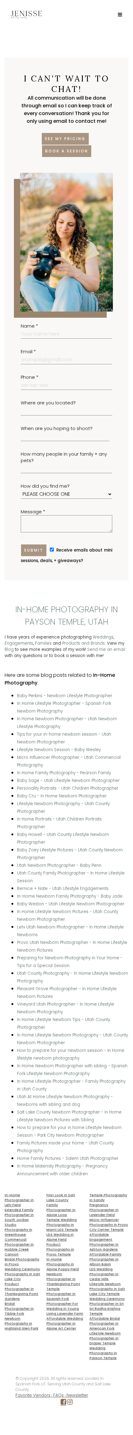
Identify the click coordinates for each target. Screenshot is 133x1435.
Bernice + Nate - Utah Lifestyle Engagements (63, 888)
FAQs (58, 1395)
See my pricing (65, 138)
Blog (9, 649)
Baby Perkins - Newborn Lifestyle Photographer (64, 696)
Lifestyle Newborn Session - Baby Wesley (59, 750)
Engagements (19, 643)
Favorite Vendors (32, 1395)
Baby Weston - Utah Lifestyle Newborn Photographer (70, 904)
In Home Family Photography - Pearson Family (64, 773)
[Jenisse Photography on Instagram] (70, 1403)
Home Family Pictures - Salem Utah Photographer (67, 1158)
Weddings (103, 637)
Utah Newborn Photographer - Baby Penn (59, 865)
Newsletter (77, 1395)
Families (43, 643)
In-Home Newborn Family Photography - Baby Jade (69, 896)
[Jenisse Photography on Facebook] (63, 1403)
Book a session (66, 151)
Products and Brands (83, 643)
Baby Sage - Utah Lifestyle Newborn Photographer (68, 781)
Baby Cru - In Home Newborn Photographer (62, 796)
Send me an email (106, 649)
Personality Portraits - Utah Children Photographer (67, 788)
